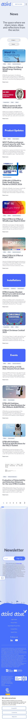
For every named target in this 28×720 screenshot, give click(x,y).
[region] (14, 707)
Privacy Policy (19, 563)
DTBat (12, 102)
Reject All (14, 716)
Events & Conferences (7, 177)
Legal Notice (14, 619)
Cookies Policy (14, 629)
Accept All (14, 708)
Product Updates (16, 138)
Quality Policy (14, 632)
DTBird (17, 102)
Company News (6, 102)
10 (20, 503)
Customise (14, 712)
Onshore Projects (21, 288)
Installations (13, 288)
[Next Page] (24, 503)
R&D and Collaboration (12, 476)
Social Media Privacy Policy (14, 625)
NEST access (18, 4)
